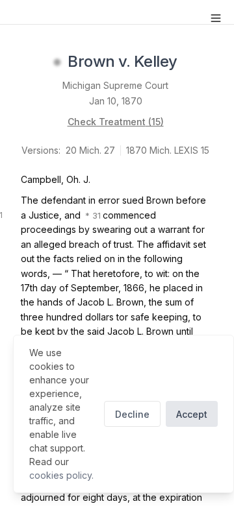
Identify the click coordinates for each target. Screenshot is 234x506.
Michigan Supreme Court (115, 85)
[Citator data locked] (57, 62)
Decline (132, 414)
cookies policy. (61, 475)
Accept (191, 414)
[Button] (215, 18)
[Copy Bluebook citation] (191, 62)
